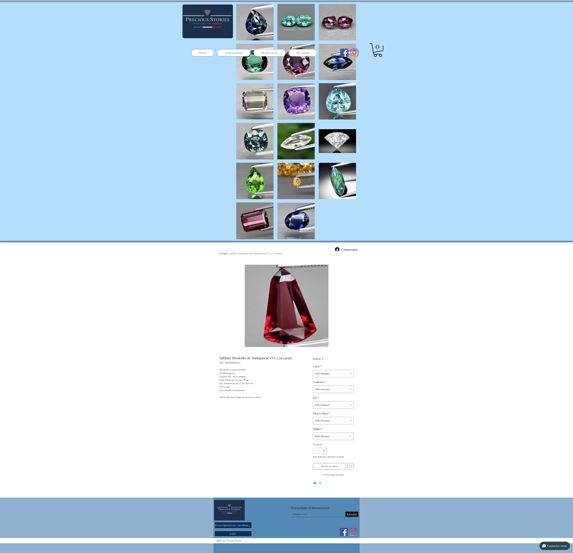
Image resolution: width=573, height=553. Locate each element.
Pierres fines (321, 413)
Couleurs (319, 382)
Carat (317, 366)
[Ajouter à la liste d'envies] (350, 466)
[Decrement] (315, 451)
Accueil (223, 253)
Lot (316, 397)
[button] (378, 50)
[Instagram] (354, 53)
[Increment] (324, 451)
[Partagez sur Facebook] (315, 483)
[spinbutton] (319, 451)
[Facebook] (344, 53)
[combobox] (333, 373)
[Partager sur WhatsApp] (320, 483)
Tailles (318, 429)
